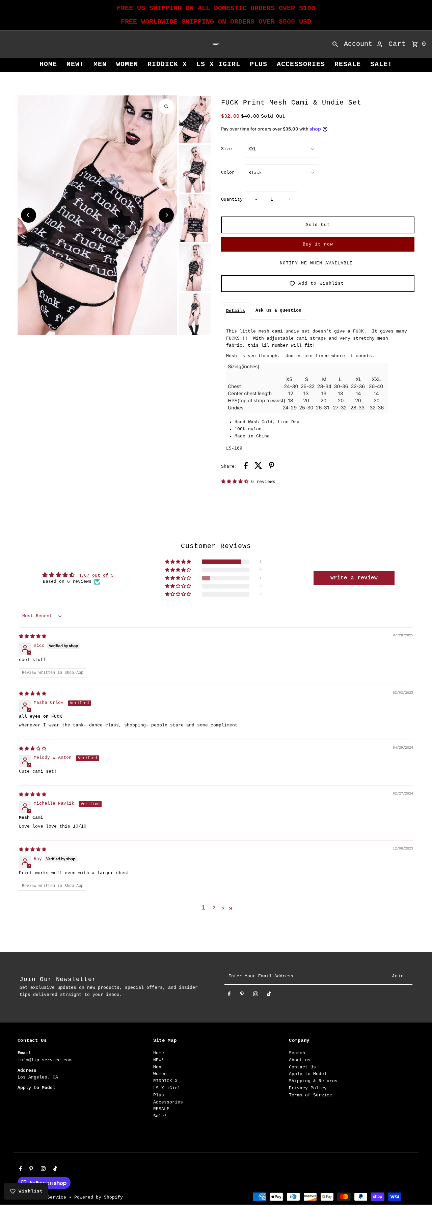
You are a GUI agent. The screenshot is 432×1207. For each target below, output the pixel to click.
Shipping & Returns (313, 1081)
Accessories (301, 64)
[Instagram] (255, 995)
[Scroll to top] (417, 1189)
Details (235, 310)
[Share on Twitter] (258, 466)
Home (48, 64)
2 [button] (214, 908)
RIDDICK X (167, 64)
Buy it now (318, 244)
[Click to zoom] (166, 106)
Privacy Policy (308, 1088)
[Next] (166, 215)
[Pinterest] (242, 995)
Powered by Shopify (98, 1197)
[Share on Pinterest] (271, 466)
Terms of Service (310, 1095)
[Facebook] (229, 995)
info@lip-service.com (45, 1060)
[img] (32, 636)
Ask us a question (278, 310)
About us (299, 1060)
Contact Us (302, 1067)
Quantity (232, 199)
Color (228, 172)
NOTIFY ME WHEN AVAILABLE (316, 263)
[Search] (335, 44)
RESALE (347, 64)
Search (297, 1053)
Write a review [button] (354, 578)
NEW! (75, 64)
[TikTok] (269, 995)
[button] (236, 481)
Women (127, 64)
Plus (258, 64)
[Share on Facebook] (246, 466)
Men (100, 64)
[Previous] (28, 215)
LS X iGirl (218, 64)
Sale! (381, 64)
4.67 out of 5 (96, 575)
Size (226, 148)
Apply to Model (308, 1074)
